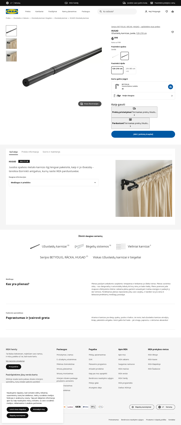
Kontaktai (172, 420)
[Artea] (85, 407)
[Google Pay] (101, 407)
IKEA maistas (123, 369)
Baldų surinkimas (63, 390)
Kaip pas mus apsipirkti (98, 373)
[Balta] (115, 56)
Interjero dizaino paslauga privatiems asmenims (67, 379)
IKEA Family (123, 378)
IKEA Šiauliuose (154, 369)
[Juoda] (125, 56)
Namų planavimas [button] (69, 11)
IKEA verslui (123, 373)
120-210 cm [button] (141, 33)
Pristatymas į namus (65, 355)
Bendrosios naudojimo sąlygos (101, 378)
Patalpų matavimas (64, 385)
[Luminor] (70, 407)
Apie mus (122, 355)
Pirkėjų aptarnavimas (97, 355)
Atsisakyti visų (39, 409)
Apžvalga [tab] (13, 151)
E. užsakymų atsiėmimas (66, 359)
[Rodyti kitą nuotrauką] (98, 66)
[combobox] (116, 11)
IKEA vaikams (123, 359)
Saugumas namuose (126, 364)
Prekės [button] (28, 11)
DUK (90, 359)
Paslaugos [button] (86, 11)
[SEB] (78, 407)
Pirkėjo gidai (94, 383)
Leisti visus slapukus (18, 409)
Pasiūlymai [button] (52, 11)
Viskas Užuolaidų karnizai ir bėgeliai (117, 257)
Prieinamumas (114, 420)
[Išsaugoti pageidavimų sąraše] (172, 32)
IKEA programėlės (125, 383)
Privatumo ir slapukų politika (156, 420)
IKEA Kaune (152, 359)
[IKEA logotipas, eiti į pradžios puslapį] (12, 11)
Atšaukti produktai (96, 369)
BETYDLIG (125, 84)
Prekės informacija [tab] (30, 151)
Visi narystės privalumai (15, 361)
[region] (62, 66)
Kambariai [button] (39, 11)
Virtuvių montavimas (65, 373)
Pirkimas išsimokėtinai (65, 364)
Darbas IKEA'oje (124, 387)
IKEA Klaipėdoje (154, 364)
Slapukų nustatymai (17, 415)
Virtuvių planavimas (64, 369)
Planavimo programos (98, 364)
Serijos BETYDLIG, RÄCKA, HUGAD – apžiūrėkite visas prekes (135, 26)
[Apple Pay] (93, 407)
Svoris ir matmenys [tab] (51, 151)
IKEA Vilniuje (153, 355)
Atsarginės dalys (95, 387)
